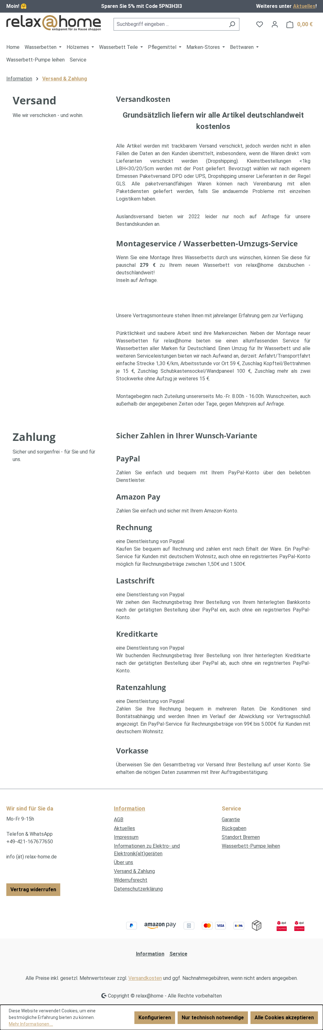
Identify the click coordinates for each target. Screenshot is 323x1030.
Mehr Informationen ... (31, 1024)
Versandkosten (145, 978)
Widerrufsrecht (130, 880)
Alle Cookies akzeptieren (284, 1018)
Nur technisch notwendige (213, 1018)
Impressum (126, 837)
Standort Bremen (241, 837)
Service (178, 954)
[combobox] (169, 24)
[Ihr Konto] (274, 24)
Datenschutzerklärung (138, 889)
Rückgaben (234, 828)
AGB (118, 819)
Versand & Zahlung (134, 871)
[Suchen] (232, 24)
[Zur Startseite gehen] (53, 23)
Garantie (231, 819)
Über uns (123, 862)
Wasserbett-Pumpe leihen (251, 846)
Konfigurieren (154, 1018)
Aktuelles (304, 6)
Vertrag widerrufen (33, 889)
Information (129, 808)
